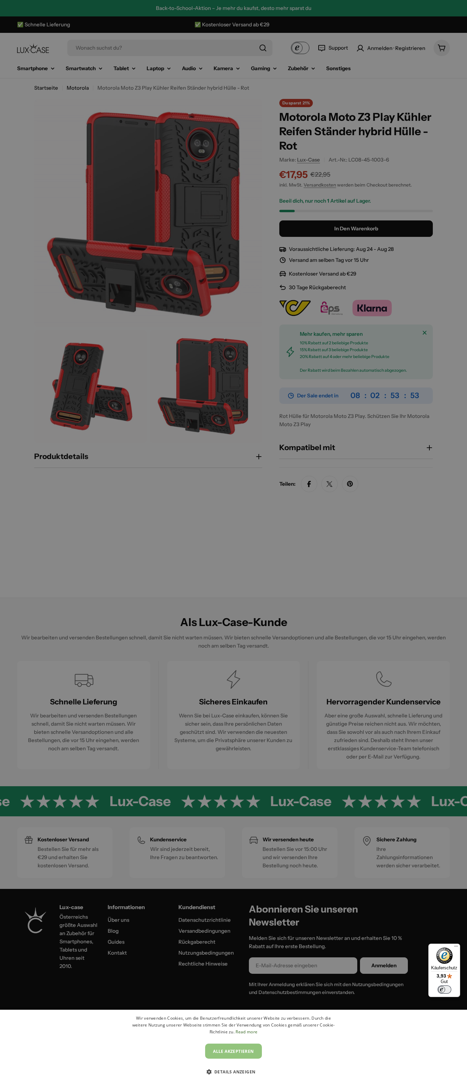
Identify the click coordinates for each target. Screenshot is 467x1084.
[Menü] (456, 948)
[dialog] (233, 1047)
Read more (246, 1032)
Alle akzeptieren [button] (233, 1051)
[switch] (444, 989)
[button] (234, 1072)
